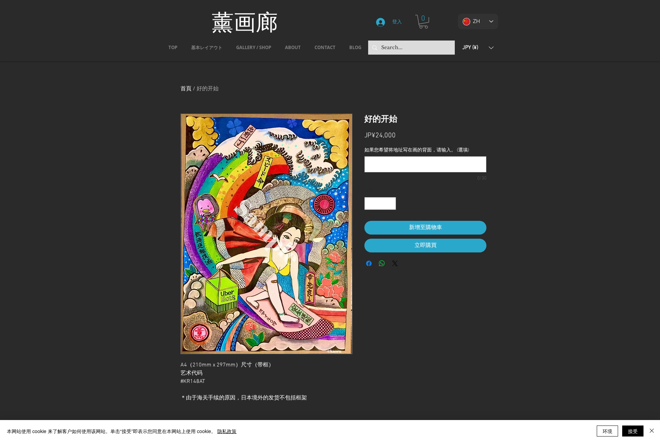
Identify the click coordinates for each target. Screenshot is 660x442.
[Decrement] (369, 203)
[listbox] (478, 47)
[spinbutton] (380, 203)
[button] (423, 22)
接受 (633, 431)
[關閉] (652, 431)
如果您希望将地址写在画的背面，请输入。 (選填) (416, 150)
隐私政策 (226, 431)
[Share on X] (395, 263)
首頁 (185, 89)
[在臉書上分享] (369, 263)
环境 (607, 431)
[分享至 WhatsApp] (382, 263)
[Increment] (390, 203)
